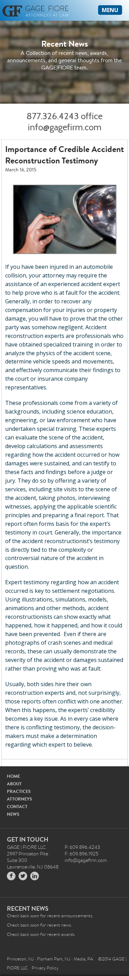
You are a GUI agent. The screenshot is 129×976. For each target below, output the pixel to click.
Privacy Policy (45, 968)
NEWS (13, 814)
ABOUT (14, 784)
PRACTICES (19, 791)
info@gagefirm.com (64, 127)
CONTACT (17, 806)
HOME (13, 776)
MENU (110, 10)
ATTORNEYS (19, 799)
